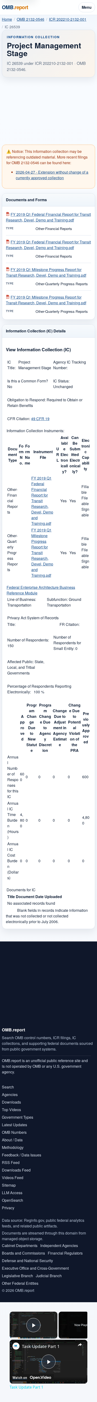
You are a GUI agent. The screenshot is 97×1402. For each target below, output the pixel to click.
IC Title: (11, 364)
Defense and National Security (27, 1260)
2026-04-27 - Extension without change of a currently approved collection (52, 174)
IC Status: (61, 381)
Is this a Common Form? (27, 381)
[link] (16, 1346)
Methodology (13, 1147)
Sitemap (9, 1185)
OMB (15, 7)
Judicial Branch (49, 1275)
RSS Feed (11, 1162)
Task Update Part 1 (41, 1346)
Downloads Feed (16, 1170)
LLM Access (12, 1192)
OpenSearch (12, 1200)
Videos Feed (12, 1177)
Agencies (10, 1094)
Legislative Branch (17, 1275)
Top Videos (11, 1109)
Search (8, 1087)
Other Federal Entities (20, 1283)
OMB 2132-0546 (30, 19)
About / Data (12, 1140)
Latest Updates (14, 1124)
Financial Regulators (65, 1253)
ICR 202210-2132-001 (67, 19)
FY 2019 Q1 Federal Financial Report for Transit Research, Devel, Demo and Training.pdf (48, 217)
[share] (79, 1344)
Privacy (8, 1207)
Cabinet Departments (19, 1245)
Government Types (17, 1117)
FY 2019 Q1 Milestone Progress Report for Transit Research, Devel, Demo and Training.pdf (46, 272)
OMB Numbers (14, 1132)
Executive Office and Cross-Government (35, 1268)
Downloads (11, 1102)
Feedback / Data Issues (21, 1155)
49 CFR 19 (40, 418)
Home (7, 19)
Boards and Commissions (23, 1253)
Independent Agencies (59, 1245)
